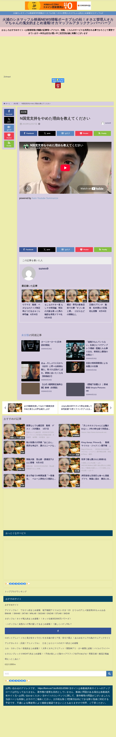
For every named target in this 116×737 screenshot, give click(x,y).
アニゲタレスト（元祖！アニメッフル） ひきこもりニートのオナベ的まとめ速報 (41, 643)
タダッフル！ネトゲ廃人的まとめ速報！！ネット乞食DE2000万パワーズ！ (38, 619)
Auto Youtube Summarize (45, 198)
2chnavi (7, 77)
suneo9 (108, 123)
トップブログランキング (16, 591)
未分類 (23, 112)
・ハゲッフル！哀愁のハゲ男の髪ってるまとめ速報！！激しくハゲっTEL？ (38, 624)
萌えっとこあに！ (13, 659)
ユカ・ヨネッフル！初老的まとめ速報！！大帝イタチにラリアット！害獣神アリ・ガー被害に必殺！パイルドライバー (57, 648)
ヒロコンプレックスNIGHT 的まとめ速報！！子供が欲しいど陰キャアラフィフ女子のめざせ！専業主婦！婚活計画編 (57, 654)
